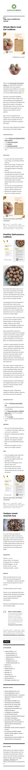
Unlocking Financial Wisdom (12, 702)
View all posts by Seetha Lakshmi (15, 624)
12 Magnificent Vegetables (12, 712)
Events (6, 664)
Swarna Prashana (9, 676)
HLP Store (7, 666)
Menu (4, 17)
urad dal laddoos (10, 228)
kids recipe (20, 506)
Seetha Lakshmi (8, 630)
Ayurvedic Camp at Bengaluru (12, 720)
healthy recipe (21, 631)
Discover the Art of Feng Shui (12, 704)
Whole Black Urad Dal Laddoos (12, 28)
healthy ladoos (21, 225)
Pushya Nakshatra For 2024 (12, 691)
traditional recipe (7, 507)
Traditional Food (10, 661)
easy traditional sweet (13, 225)
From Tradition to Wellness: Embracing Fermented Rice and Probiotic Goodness (13, 708)
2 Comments (21, 634)
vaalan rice (14, 634)
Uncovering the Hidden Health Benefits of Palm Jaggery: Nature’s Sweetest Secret (14, 733)
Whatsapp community (11, 680)
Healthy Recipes (10, 653)
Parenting (7, 674)
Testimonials (8, 678)
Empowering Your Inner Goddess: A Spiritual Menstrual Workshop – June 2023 (14, 723)
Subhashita (9, 659)
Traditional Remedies (12, 663)
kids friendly (6, 227)
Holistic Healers (9, 668)
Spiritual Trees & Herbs (12, 657)
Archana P (7, 224)
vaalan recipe (9, 634)
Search (6, 641)
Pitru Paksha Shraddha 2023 (12, 700)
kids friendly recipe (13, 227)
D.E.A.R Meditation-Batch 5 (12, 693)
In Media (7, 670)
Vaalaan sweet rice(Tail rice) (10, 514)
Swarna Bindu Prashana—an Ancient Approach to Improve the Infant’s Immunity (15, 697)
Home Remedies (10, 655)
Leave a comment (19, 228)
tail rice (5, 633)
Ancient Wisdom (9, 651)
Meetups (7, 672)
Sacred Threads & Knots (11, 714)
